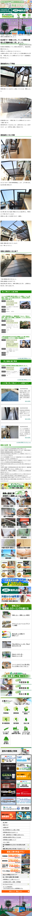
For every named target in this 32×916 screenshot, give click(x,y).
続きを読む (28, 401)
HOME (2, 35)
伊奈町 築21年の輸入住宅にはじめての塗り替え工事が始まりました (16, 464)
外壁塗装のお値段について (9, 839)
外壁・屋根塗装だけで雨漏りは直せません (13, 834)
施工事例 (5, 822)
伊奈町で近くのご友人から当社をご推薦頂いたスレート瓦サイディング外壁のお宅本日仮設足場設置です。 (16, 461)
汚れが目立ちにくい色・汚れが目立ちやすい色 (21, 645)
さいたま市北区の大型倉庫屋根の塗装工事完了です (13, 448)
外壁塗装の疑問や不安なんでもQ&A (12, 837)
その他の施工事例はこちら (24, 358)
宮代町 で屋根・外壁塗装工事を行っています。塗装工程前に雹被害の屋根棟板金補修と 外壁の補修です (16, 451)
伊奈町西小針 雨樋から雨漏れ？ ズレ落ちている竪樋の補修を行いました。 (16, 471)
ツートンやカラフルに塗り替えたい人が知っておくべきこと (21, 665)
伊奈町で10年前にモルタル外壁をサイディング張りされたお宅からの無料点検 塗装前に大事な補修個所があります (16, 474)
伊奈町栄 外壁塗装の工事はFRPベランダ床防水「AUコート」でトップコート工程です (25, 413)
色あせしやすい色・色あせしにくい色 (17, 655)
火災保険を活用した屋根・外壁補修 (12, 882)
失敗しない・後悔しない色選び (21, 615)
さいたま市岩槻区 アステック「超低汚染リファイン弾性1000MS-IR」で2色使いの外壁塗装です (25, 432)
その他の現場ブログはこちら (23, 442)
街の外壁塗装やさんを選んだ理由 (11, 830)
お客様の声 (5, 827)
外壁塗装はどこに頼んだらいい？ (11, 879)
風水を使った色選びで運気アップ (18, 634)
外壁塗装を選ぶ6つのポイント (10, 832)
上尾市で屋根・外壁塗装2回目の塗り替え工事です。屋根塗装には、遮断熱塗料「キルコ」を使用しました (16, 468)
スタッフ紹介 (6, 842)
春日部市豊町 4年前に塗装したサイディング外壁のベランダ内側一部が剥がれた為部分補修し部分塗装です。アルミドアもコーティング (16, 479)
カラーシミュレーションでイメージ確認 (21, 624)
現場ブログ (8, 35)
